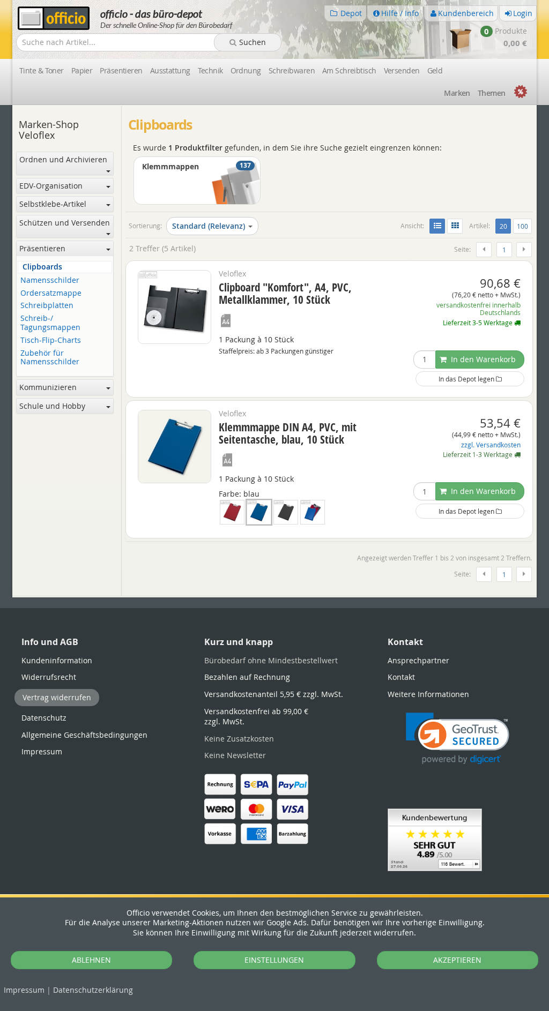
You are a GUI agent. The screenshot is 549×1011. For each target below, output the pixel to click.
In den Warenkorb (482, 359)
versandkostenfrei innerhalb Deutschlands (478, 309)
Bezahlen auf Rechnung (247, 677)
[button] (457, 739)
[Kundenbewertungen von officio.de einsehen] (435, 839)
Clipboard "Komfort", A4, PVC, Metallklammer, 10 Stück (285, 293)
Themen (492, 93)
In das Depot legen (467, 379)
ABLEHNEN (91, 960)
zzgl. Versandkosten (491, 445)
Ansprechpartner (418, 660)
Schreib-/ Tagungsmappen (50, 323)
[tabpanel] (274, 596)
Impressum (24, 990)
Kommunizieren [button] (48, 387)
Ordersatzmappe (50, 293)
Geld (435, 70)
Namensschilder (49, 280)
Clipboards (42, 267)
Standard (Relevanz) (208, 226)
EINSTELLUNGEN (274, 960)
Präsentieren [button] (42, 248)
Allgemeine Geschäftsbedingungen (84, 735)
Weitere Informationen (428, 694)
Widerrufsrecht (48, 677)
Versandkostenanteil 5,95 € (273, 694)
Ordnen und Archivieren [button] (63, 159)
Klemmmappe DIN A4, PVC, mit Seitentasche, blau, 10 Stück (288, 433)
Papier (82, 70)
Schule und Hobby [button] (52, 406)
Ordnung (246, 70)
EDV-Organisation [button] (51, 186)
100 (522, 226)
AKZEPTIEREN (457, 960)
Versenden (402, 70)
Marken (457, 93)
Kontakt (401, 677)
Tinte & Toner (41, 70)
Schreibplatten (46, 305)
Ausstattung (170, 70)
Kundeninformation (56, 660)
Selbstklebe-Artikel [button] (52, 204)
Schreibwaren (292, 70)
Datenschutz (93, 990)
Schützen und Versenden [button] (64, 223)
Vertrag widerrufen (57, 697)
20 (505, 225)
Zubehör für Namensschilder (49, 358)
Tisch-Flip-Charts (50, 340)
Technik (210, 70)
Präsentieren (121, 70)
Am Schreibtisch (349, 70)
